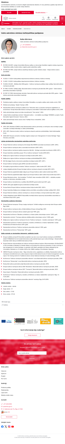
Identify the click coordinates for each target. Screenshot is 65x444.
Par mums (4, 378)
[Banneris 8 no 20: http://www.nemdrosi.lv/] (45, 321)
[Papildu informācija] (9, 412)
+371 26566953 (26, 45)
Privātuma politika (6, 387)
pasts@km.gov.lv (7, 406)
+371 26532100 (7, 404)
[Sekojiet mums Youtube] (12, 426)
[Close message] (62, 23)
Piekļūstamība (5, 390)
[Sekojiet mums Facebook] (2, 426)
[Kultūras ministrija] (9, 18)
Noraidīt (9, 12)
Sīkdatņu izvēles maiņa (7, 395)
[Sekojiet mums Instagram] (9, 427)
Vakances (3, 371)
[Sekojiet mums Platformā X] (6, 426)
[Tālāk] (61, 321)
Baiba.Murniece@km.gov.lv (29, 47)
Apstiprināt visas (26, 12)
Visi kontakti (9, 417)
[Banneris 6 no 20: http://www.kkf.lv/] (19, 321)
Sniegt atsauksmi (32, 335)
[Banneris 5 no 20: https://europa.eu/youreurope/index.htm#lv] (6, 321)
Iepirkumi (3, 373)
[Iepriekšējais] (3, 321)
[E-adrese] (4, 412)
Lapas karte (4, 392)
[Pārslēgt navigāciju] (62, 18)
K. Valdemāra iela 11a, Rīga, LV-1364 (13, 409)
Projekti (3, 376)
